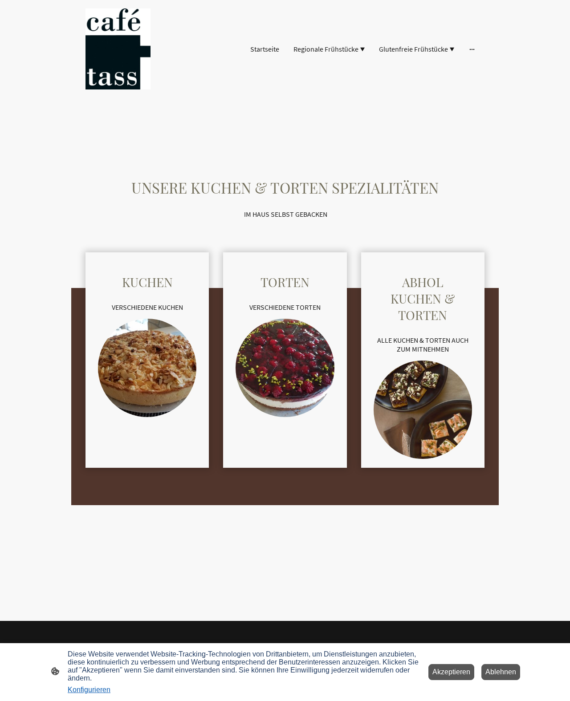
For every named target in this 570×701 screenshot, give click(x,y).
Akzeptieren (451, 672)
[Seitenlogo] (118, 48)
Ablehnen (500, 672)
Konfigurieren (89, 689)
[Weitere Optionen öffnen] (472, 49)
